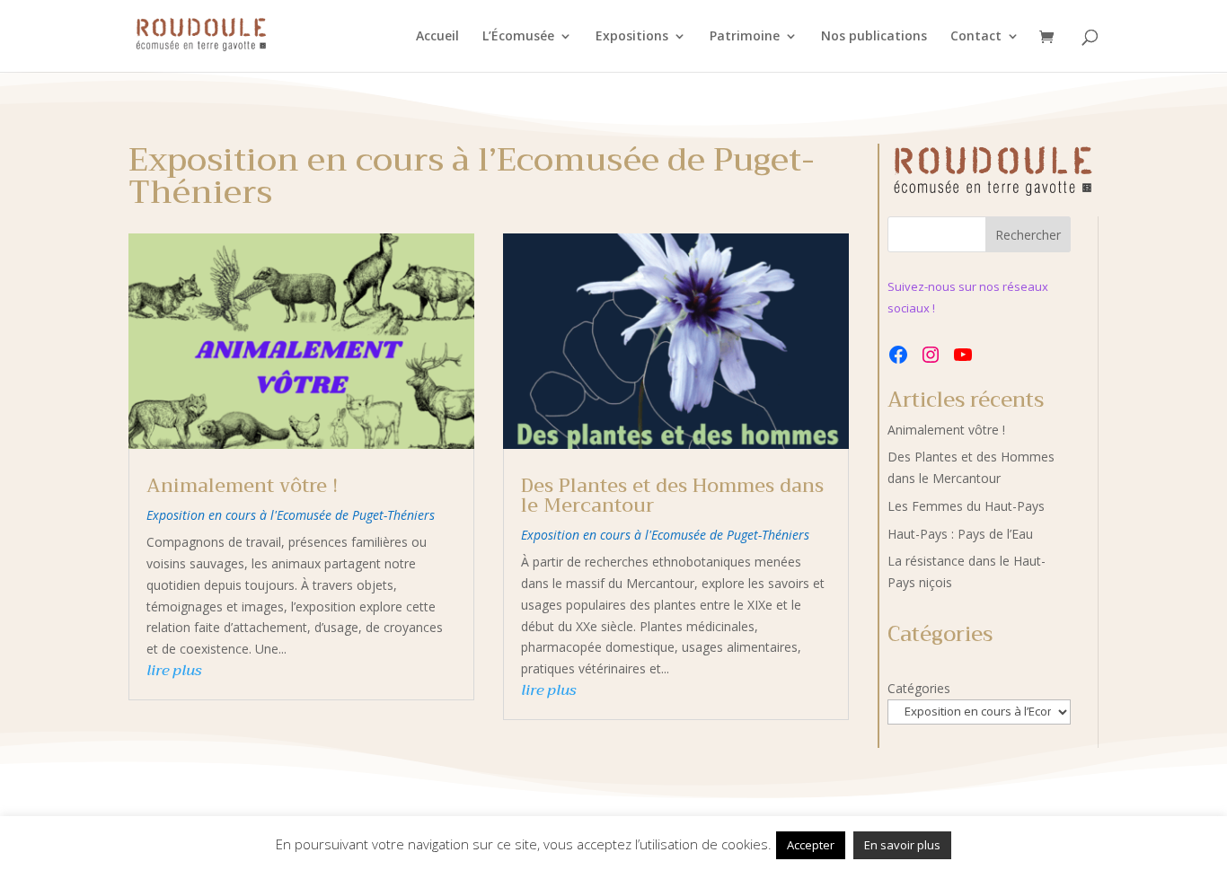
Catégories (918, 688)
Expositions (632, 37)
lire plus (173, 670)
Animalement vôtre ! (242, 486)
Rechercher (1028, 234)
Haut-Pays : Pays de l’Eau (960, 533)
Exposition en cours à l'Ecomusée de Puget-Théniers (290, 514)
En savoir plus (902, 845)
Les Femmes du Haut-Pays (966, 505)
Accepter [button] (810, 845)
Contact (976, 37)
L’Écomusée (518, 37)
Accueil (437, 37)
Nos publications (874, 37)
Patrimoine (745, 37)
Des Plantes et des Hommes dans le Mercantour (672, 496)
